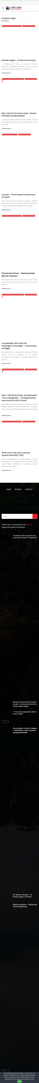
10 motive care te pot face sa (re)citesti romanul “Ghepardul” (25, 537)
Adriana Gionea (6, 73)
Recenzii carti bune (29, 26)
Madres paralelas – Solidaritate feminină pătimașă (25, 906)
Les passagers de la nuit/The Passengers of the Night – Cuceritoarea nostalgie (19, 345)
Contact (29, 489)
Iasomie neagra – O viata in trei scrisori (19, 60)
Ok (19, 1081)
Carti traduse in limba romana (12, 26)
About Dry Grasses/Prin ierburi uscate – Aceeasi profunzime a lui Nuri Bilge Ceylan (25, 704)
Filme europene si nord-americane (13, 79)
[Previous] (3, 721)
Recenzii (18, 489)
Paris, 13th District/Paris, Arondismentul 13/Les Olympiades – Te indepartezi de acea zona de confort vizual (19, 398)
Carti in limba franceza (10, 134)
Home (8, 489)
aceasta (29, 524)
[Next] (7, 721)
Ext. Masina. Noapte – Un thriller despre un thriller (22, 896)
